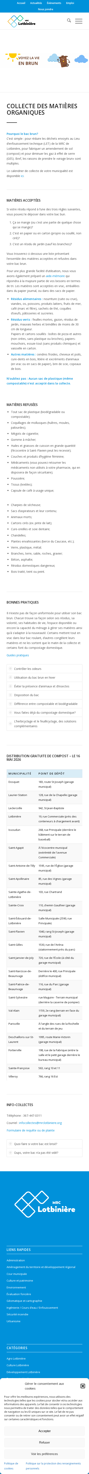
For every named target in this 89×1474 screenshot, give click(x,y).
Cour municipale (17, 1274)
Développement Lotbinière (23, 1372)
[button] (83, 1386)
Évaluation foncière (19, 1294)
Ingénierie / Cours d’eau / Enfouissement (32, 1308)
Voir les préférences (44, 1454)
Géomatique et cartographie (24, 1301)
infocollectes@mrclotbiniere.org (40, 1123)
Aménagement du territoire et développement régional (41, 1267)
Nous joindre (45, 9)
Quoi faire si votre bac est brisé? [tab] (35, 1144)
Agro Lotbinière (16, 1358)
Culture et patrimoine (20, 1280)
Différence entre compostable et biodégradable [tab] (46, 704)
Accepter (44, 1431)
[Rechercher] (67, 21)
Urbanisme (13, 1321)
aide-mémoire (55, 276)
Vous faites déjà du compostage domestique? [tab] (45, 712)
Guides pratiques (18, 655)
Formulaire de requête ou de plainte (31, 1130)
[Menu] (76, 21)
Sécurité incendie (17, 1314)
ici (22, 176)
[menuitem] (21, 3)
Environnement (16, 1287)
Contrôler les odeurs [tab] (27, 669)
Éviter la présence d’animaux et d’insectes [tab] (41, 686)
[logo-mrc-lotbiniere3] (37, 21)
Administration (16, 1260)
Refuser (44, 1442)
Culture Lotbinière (18, 1365)
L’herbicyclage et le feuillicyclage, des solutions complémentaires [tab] (45, 723)
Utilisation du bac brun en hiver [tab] (34, 677)
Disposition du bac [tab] (26, 695)
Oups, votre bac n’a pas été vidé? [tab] (36, 1153)
